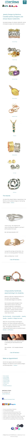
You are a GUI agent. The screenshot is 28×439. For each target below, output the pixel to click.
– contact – (12, 202)
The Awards (6, 196)
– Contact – (15, 365)
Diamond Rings (14, 41)
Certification (10, 329)
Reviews (5, 329)
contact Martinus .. (6, 393)
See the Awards (7, 316)
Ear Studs (14, 172)
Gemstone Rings (14, 79)
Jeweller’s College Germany (15, 318)
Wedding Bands (14, 154)
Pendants (14, 135)
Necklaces (14, 192)
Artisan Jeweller (16, 316)
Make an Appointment (10, 358)
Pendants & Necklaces (7, 385)
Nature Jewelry (14, 98)
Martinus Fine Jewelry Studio (9, 399)
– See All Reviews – (14, 259)
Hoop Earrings (14, 59)
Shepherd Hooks (14, 116)
